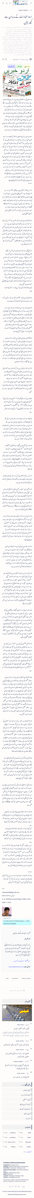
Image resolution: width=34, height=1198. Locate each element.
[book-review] (20, 1041)
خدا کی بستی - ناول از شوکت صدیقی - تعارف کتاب (16, 1044)
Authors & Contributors (8, 1181)
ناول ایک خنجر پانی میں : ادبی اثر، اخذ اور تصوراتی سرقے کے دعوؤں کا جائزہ (17, 1066)
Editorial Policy (6, 1179)
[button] (4, 1006)
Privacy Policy (22, 1181)
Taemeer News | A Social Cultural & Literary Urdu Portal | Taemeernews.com (19, 1193)
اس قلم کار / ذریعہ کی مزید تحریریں (22, 960)
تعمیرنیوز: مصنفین (27, 1099)
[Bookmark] (3, 3)
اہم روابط (28, 1118)
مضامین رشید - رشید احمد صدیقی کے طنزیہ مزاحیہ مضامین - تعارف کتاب (17, 1054)
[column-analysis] (26, 978)
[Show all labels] (27, 1151)
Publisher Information (15, 1179)
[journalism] (15, 978)
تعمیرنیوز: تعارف (27, 1089)
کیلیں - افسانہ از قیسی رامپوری (21, 1028)
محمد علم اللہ (11, 66)
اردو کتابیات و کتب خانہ (25, 1108)
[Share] (3, 59)
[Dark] (6, 3)
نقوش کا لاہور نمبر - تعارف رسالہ (21, 1077)
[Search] (10, 3)
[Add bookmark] (6, 59)
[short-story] (20, 1024)
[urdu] (7, 978)
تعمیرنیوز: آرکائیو (27, 1113)
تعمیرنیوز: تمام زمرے (26, 1094)
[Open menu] (31, 3)
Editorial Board (24, 1179)
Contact (16, 1181)
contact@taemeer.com (16, 966)
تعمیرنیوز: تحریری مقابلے (25, 1104)
